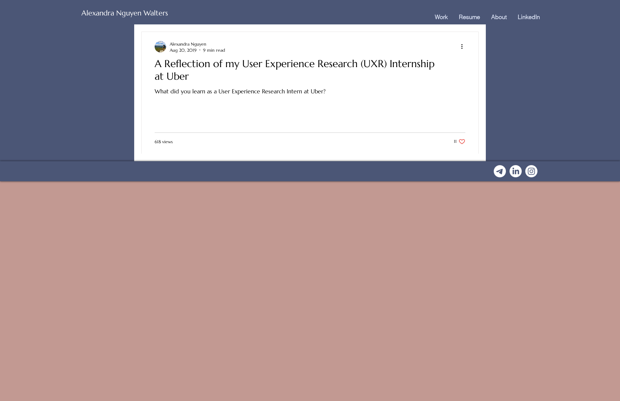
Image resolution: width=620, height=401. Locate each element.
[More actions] (464, 46)
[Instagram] (531, 171)
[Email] (500, 171)
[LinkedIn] (515, 171)
